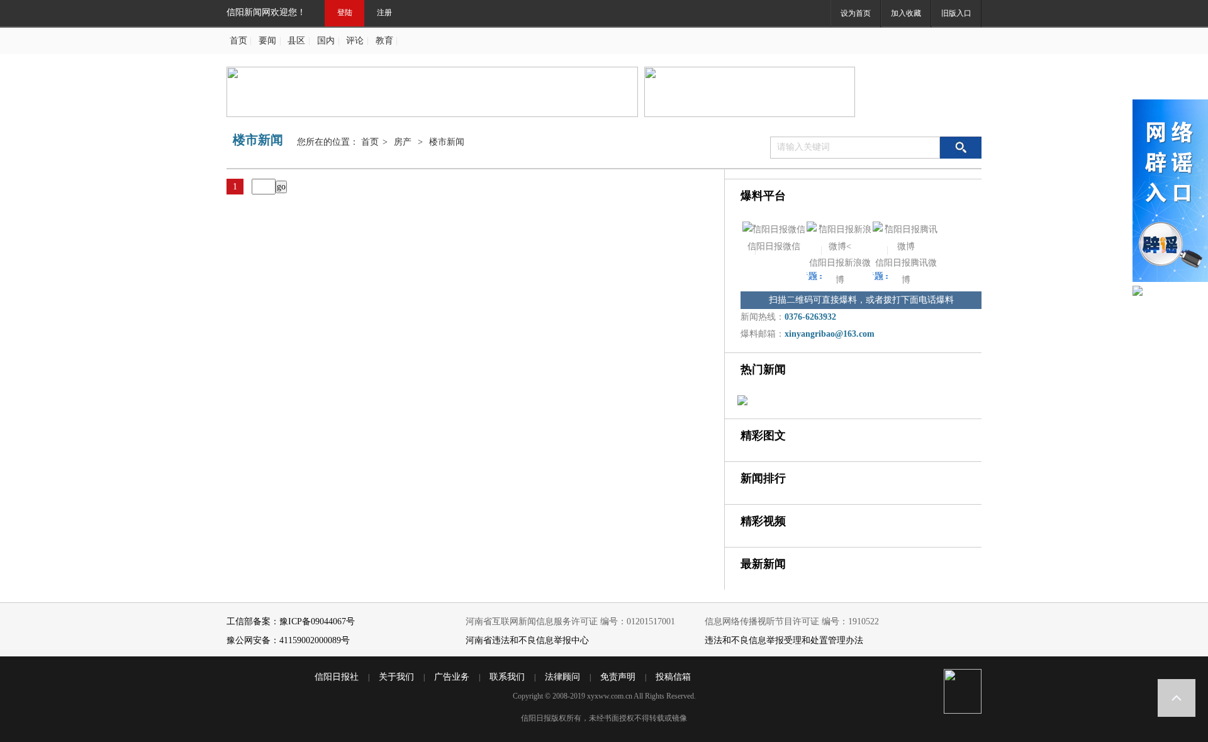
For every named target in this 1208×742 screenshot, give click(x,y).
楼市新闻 (446, 142)
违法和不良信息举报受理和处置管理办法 (784, 640)
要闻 (267, 40)
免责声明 (617, 677)
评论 (355, 40)
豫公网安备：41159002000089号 (288, 640)
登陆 (344, 12)
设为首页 (856, 13)
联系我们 (507, 677)
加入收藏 (906, 13)
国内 (326, 40)
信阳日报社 (337, 677)
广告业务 (451, 677)
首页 (238, 40)
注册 (384, 12)
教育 (384, 40)
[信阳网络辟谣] (1170, 192)
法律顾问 (562, 677)
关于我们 (396, 677)
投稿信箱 (673, 677)
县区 (296, 40)
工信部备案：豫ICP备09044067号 (290, 621)
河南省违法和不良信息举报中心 (527, 640)
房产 (402, 142)
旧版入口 (956, 13)
